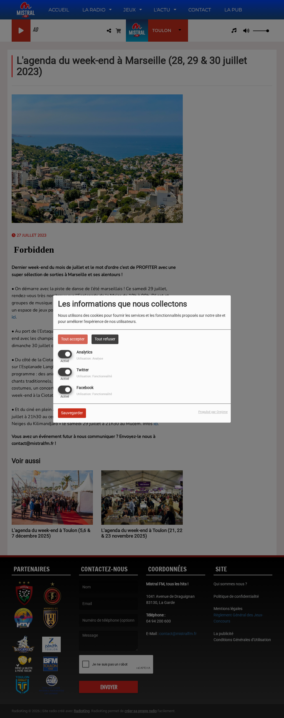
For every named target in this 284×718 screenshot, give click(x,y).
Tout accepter (73, 339)
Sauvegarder (72, 413)
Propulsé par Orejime (213, 412)
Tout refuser (105, 339)
